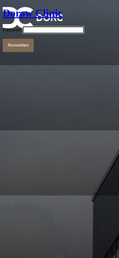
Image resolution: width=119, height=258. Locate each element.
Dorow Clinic (32, 13)
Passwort (12, 29)
